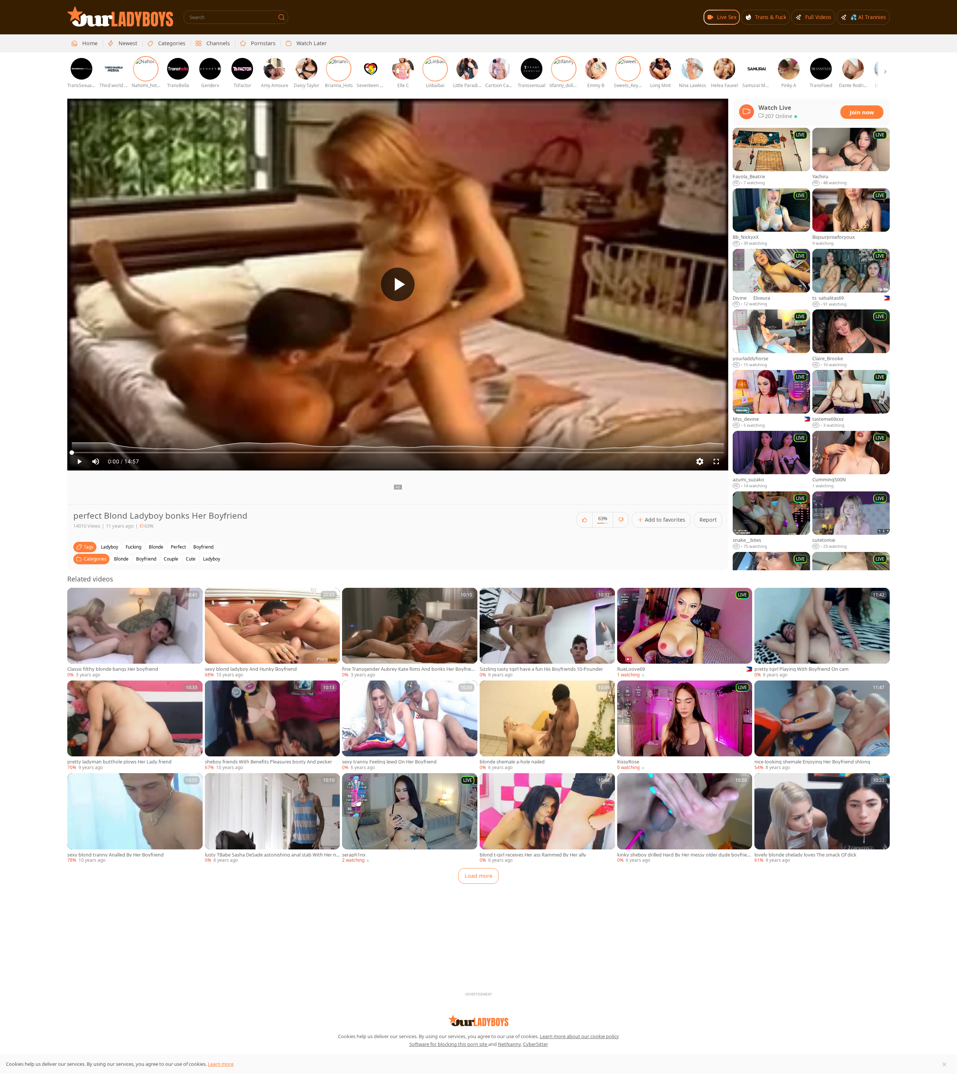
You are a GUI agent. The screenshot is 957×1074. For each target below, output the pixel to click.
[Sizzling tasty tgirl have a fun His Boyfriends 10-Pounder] (547, 633)
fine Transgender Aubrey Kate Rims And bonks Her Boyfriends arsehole (409, 669)
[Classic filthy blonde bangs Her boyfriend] (135, 633)
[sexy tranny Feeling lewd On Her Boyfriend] (409, 725)
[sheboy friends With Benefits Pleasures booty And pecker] (272, 725)
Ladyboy (211, 559)
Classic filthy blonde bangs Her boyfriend (112, 669)
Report (708, 519)
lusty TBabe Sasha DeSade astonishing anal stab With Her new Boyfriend (272, 854)
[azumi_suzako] (771, 460)
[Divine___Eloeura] (771, 278)
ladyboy (109, 547)
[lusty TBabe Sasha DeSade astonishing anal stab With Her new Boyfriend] (272, 818)
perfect (178, 547)
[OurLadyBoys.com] (120, 16)
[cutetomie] (851, 520)
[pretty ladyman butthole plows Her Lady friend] (135, 725)
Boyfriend (146, 559)
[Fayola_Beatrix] (771, 157)
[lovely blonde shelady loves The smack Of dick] (822, 818)
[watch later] (76, 597)
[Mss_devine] (771, 399)
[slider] (398, 452)
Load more (478, 875)
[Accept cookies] (944, 1064)
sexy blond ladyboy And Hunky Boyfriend (251, 669)
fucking (133, 547)
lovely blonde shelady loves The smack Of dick (805, 854)
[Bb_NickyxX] (771, 217)
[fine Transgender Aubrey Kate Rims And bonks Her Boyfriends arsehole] (409, 633)
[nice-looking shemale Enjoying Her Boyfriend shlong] (822, 725)
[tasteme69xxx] (851, 399)
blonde (156, 547)
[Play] (398, 284)
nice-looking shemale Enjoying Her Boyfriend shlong (812, 761)
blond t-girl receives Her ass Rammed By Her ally (533, 854)
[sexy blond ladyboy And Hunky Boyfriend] (272, 633)
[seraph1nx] (409, 818)
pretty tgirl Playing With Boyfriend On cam (801, 669)
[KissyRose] (685, 725)
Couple (171, 559)
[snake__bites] (771, 520)
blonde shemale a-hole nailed (512, 761)
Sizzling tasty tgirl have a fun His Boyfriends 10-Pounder (541, 669)
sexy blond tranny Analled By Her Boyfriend (115, 854)
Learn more (221, 1064)
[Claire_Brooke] (851, 338)
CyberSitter (535, 1044)
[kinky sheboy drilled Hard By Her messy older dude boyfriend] (685, 818)
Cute (191, 559)
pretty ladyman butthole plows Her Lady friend (119, 761)
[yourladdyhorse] (771, 338)
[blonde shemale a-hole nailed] (547, 725)
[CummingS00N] (851, 460)
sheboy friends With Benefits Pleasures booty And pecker (268, 761)
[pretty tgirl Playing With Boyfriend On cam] (822, 633)
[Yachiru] (851, 157)
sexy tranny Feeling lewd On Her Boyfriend (389, 761)
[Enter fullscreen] (716, 461)
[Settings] (699, 461)
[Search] (281, 17)
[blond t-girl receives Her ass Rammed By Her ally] (547, 818)
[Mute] (95, 461)
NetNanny (509, 1044)
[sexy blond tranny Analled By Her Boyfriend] (135, 818)
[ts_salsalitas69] (851, 278)
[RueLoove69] (685, 633)
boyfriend (203, 547)
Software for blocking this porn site (448, 1044)
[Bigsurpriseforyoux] (851, 217)
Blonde (121, 559)
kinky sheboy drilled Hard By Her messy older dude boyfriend (683, 854)
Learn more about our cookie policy (579, 1036)
